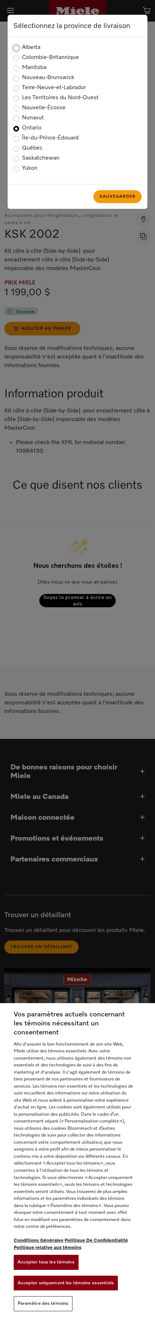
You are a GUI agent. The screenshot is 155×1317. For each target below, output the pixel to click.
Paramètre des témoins (43, 1303)
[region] (77, 1160)
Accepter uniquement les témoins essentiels (66, 1283)
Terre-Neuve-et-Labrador (54, 88)
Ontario (31, 128)
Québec (32, 148)
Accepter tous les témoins (46, 1262)
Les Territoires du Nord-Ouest (60, 98)
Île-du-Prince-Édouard (50, 138)
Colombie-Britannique (50, 57)
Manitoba (34, 67)
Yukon (29, 168)
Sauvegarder (117, 197)
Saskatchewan (40, 158)
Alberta (31, 47)
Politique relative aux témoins (47, 1247)
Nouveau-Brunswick (48, 78)
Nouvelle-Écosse (44, 108)
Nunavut (33, 118)
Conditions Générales (38, 1240)
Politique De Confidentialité (96, 1240)
